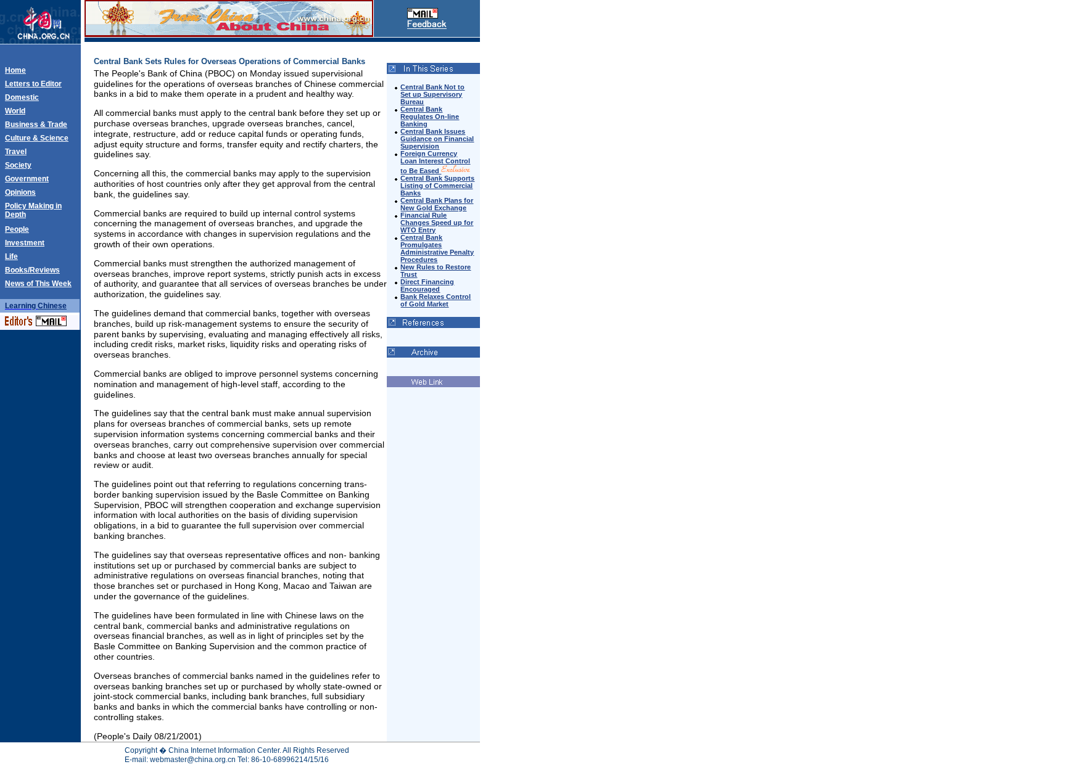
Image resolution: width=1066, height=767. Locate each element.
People (17, 229)
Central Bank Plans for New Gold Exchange (436, 204)
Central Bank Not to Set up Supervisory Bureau (432, 94)
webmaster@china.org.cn (193, 759)
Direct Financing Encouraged (427, 285)
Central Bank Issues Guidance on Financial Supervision (437, 139)
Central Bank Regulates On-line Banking (429, 116)
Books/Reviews (32, 270)
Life (11, 256)
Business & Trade (36, 124)
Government (27, 178)
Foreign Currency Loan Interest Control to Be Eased (435, 162)
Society (18, 165)
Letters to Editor (33, 84)
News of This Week (38, 283)
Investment (24, 243)
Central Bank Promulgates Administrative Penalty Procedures (437, 248)
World (15, 111)
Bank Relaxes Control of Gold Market (435, 300)
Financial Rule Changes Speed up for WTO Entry (436, 222)
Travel (16, 151)
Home (15, 70)
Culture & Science (36, 138)
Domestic (22, 97)
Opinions (20, 192)
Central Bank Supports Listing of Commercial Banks (437, 185)
